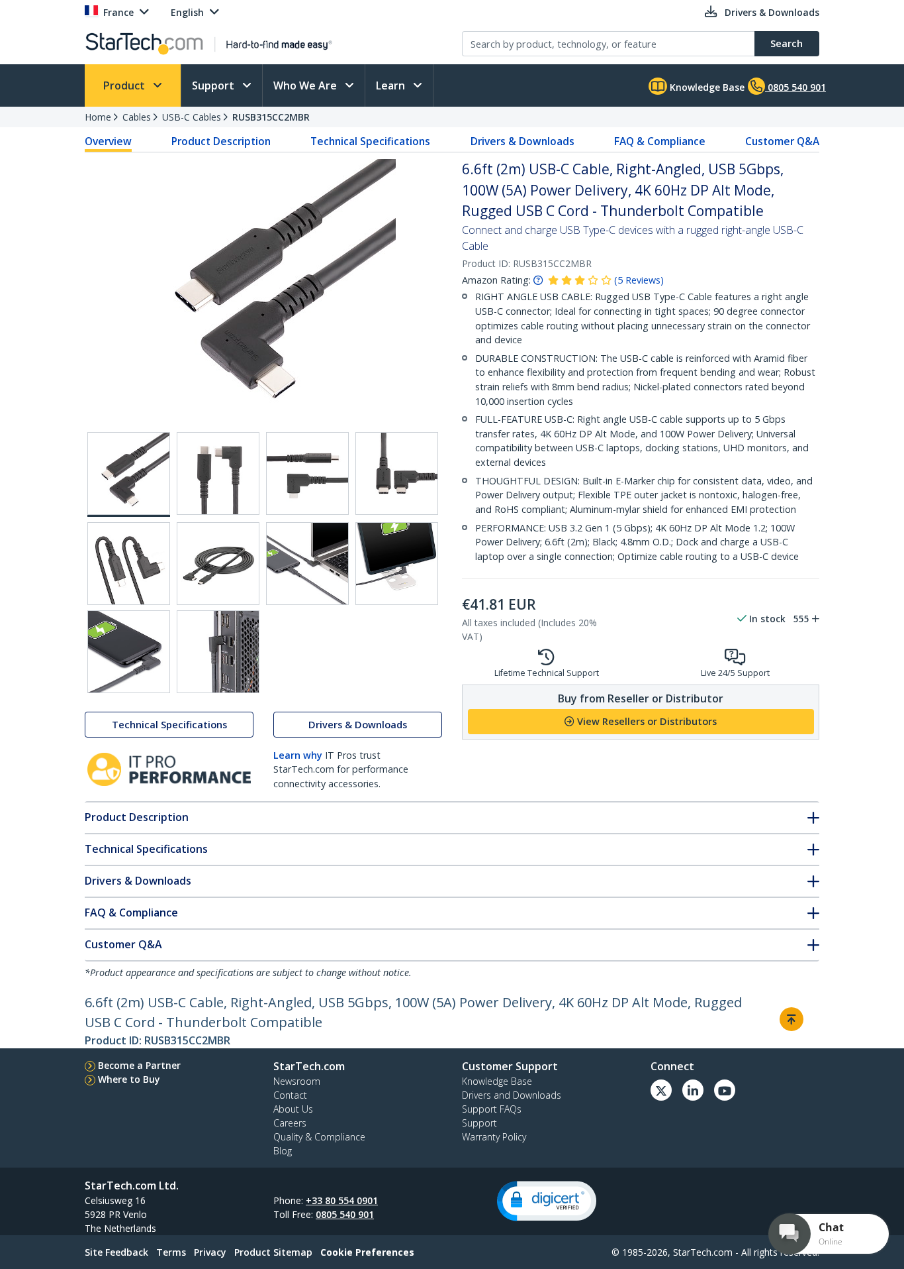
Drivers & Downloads (522, 141)
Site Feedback (116, 1252)
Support (214, 85)
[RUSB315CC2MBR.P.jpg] (307, 563)
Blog (282, 1150)
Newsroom (296, 1081)
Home (98, 117)
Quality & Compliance (319, 1137)
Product (125, 85)
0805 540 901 (345, 1214)
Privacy (210, 1252)
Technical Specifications (370, 141)
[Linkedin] (692, 1090)
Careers (289, 1123)
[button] (546, 1201)
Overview (108, 141)
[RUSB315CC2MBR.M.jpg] (396, 473)
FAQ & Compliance (659, 141)
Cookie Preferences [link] (367, 1252)
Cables (136, 117)
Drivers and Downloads (511, 1095)
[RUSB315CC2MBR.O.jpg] (218, 563)
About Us (293, 1109)
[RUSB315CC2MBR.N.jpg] (128, 563)
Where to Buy (129, 1079)
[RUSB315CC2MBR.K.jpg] (218, 473)
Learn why (297, 755)
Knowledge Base (706, 87)
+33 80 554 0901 (342, 1200)
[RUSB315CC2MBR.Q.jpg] (396, 563)
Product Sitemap (273, 1252)
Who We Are (306, 85)
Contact (290, 1095)
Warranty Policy (494, 1137)
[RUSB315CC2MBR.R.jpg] (128, 651)
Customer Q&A (782, 141)
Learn (392, 85)
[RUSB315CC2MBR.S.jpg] (218, 651)
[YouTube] (724, 1090)
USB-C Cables (191, 117)
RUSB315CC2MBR (271, 117)
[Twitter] (661, 1090)
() (639, 280)
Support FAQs (491, 1109)
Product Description (221, 141)
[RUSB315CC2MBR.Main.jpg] (128, 474)
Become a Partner (139, 1065)
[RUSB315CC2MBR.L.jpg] (307, 473)
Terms (171, 1252)
